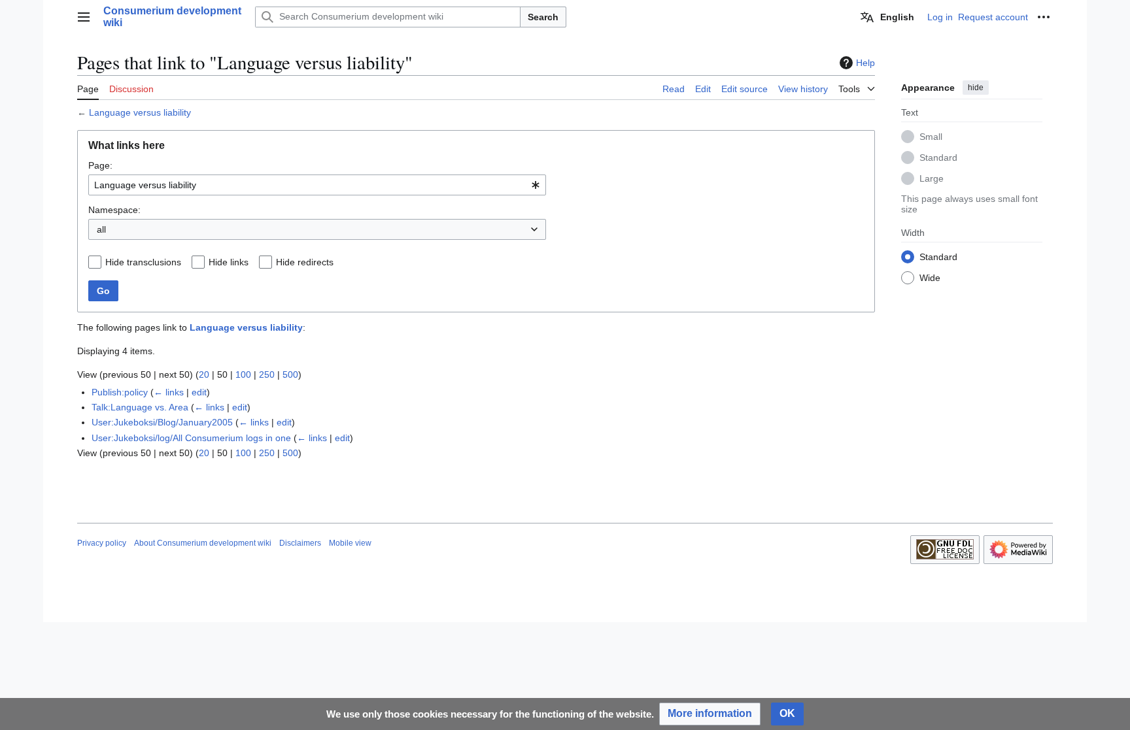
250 (267, 374)
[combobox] (317, 184)
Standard (938, 157)
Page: (100, 165)
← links (169, 392)
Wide (929, 278)
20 (204, 374)
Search (543, 17)
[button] (83, 17)
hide (976, 87)
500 (290, 374)
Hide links (228, 262)
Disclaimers (300, 543)
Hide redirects (305, 262)
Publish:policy (120, 392)
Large (931, 178)
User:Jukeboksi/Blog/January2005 (162, 422)
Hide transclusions (143, 262)
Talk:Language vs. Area (140, 407)
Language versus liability (140, 112)
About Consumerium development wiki (202, 543)
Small (930, 136)
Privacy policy (101, 543)
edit (199, 392)
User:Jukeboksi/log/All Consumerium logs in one (191, 438)
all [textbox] (101, 229)
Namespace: (114, 210)
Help (865, 63)
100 (243, 374)
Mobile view (350, 543)
